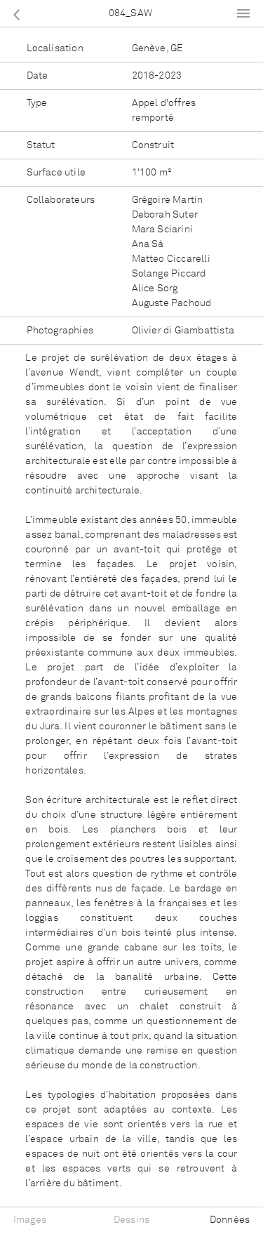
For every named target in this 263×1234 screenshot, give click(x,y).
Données (230, 1220)
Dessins (131, 1220)
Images (29, 1220)
